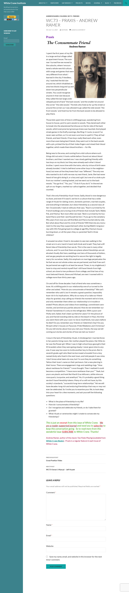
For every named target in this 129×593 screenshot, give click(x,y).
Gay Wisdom (66, 3)
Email (49, 535)
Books (88, 3)
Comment (51, 492)
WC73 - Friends (73, 16)
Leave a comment (78, 30)
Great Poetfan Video (54, 459)
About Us (42, 3)
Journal (97, 3)
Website (49, 546)
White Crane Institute (15, 3)
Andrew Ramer (52, 16)
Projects (79, 3)
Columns (63, 16)
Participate (55, 3)
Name (49, 525)
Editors (64, 30)
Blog (107, 3)
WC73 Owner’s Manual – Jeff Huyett (60, 468)
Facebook (117, 3)
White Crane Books (55, 441)
